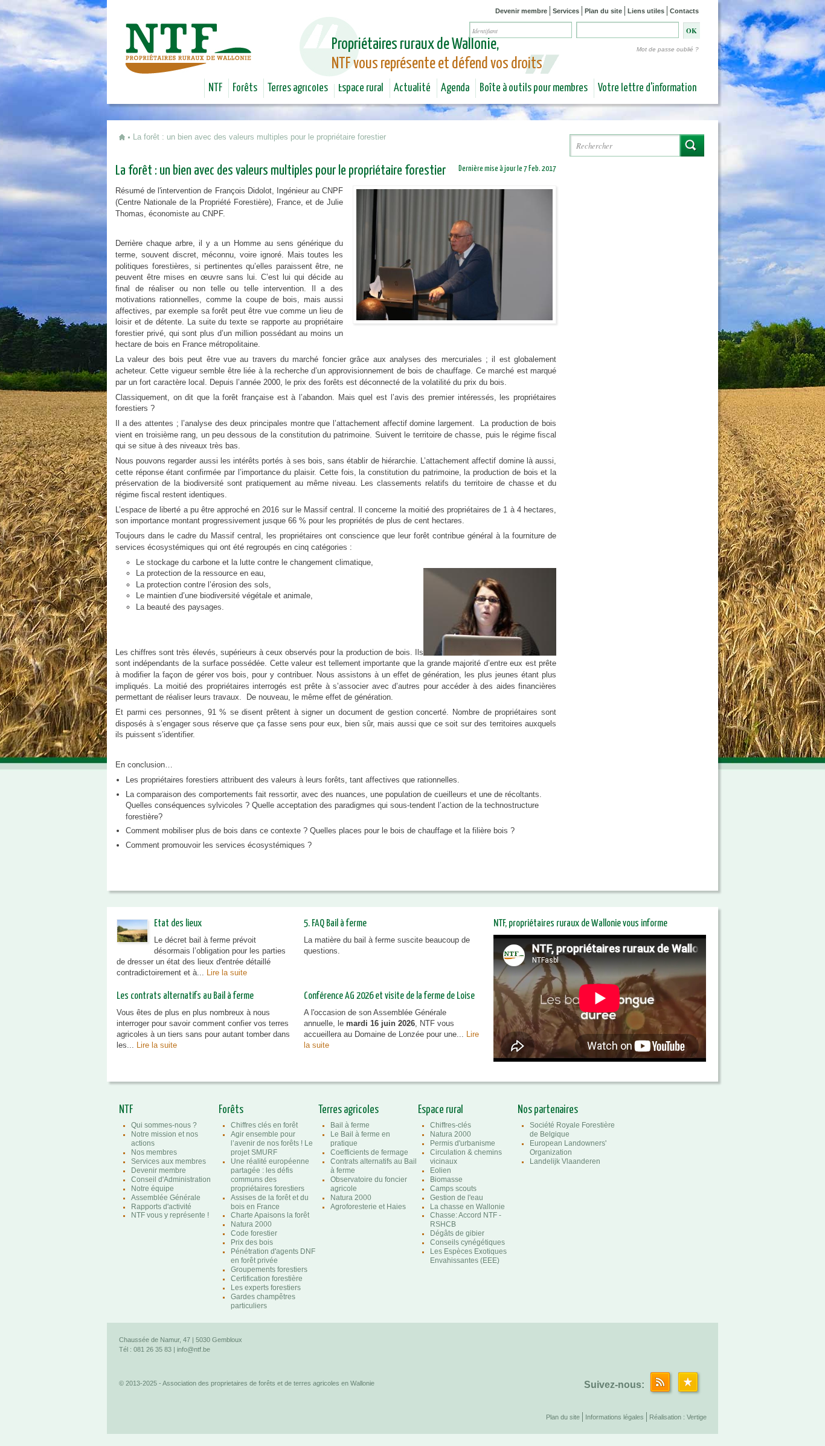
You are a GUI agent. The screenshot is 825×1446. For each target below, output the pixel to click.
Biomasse (446, 1179)
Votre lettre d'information (647, 88)
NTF (215, 88)
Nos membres (154, 1152)
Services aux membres (168, 1161)
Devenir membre (521, 11)
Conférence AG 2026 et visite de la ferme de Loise (389, 996)
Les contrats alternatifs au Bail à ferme (185, 996)
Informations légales (614, 1417)
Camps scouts (453, 1188)
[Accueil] (190, 65)
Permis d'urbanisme (462, 1143)
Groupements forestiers (269, 1269)
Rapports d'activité (161, 1206)
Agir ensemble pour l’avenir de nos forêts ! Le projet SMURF (272, 1143)
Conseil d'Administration (171, 1179)
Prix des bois (252, 1242)
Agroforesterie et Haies (368, 1206)
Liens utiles (646, 11)
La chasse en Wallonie (467, 1206)
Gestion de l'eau (456, 1197)
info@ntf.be (193, 1349)
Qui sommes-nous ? (164, 1125)
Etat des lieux (178, 923)
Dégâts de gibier (457, 1233)
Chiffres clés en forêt (264, 1125)
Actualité (412, 88)
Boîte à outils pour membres (534, 88)
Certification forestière (267, 1278)
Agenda (455, 88)
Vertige (697, 1417)
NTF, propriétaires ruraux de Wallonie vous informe (580, 923)
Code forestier (254, 1233)
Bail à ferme (350, 1125)
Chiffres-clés (450, 1125)
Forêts (245, 88)
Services (566, 11)
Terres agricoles (298, 88)
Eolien (440, 1170)
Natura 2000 (251, 1224)
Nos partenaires (548, 1110)
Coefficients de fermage (369, 1152)
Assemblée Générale (166, 1197)
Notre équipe (152, 1188)
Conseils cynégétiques (467, 1242)
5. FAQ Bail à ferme (335, 923)
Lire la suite (227, 972)
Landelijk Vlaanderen (565, 1161)
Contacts (684, 11)
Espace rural (361, 88)
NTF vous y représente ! (170, 1215)
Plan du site (603, 11)
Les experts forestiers (266, 1287)
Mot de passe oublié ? (668, 49)
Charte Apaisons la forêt (270, 1215)
